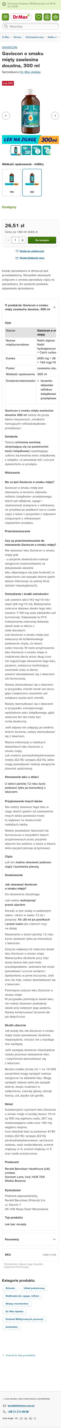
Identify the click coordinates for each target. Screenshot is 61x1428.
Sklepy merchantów (17, 1303)
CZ (21, 1418)
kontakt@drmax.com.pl (21, 1405)
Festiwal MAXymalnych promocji (24, 1319)
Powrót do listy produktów (20, 1355)
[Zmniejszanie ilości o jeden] (8, 240)
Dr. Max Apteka (30, 72)
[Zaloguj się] (47, 16)
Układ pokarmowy (34, 1288)
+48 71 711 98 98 (18, 1411)
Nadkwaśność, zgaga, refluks (22, 1295)
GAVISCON (9, 47)
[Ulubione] (38, 16)
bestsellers (12, 1326)
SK (25, 1418)
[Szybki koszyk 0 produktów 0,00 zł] (55, 16)
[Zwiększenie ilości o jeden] (22, 240)
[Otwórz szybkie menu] (5, 16)
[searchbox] (30, 26)
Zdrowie (10, 1288)
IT (35, 1418)
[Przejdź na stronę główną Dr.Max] (21, 16)
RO (30, 1418)
